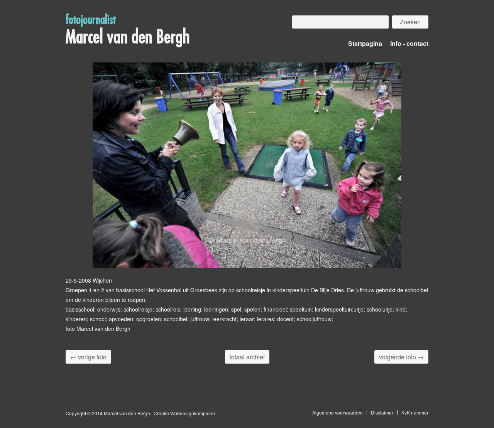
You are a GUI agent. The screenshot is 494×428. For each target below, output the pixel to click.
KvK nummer (414, 412)
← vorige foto (88, 356)
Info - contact (409, 43)
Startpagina (365, 43)
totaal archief (247, 356)
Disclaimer (382, 412)
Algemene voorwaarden (337, 412)
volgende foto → (401, 356)
